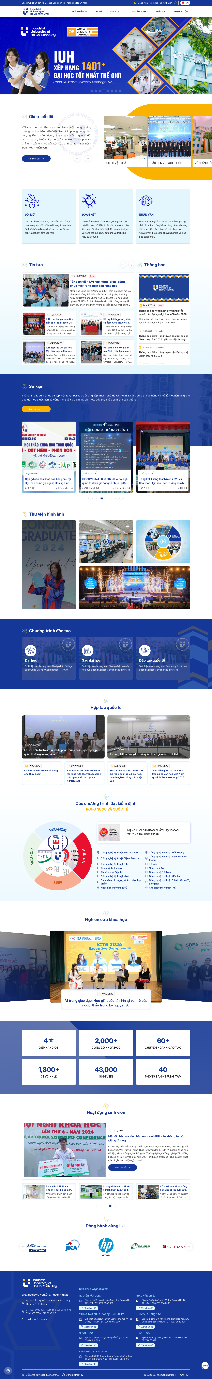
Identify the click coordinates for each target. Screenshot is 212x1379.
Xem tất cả (34, 409)
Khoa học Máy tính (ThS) (162, 887)
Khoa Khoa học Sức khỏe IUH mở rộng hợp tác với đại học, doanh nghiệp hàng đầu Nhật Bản (126, 775)
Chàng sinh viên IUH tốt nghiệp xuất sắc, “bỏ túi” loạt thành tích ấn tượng (60, 1188)
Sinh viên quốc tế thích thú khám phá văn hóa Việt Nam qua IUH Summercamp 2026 (168, 774)
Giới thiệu (78, 11)
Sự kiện (36, 386)
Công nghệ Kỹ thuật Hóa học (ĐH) (119, 852)
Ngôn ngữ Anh (157, 868)
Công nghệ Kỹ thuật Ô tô (114, 864)
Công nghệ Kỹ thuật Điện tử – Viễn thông (168, 858)
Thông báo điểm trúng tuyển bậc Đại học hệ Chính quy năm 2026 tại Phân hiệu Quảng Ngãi (163, 339)
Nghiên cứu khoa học (106, 919)
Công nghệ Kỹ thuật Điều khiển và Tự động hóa (169, 882)
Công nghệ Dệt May (160, 872)
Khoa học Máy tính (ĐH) (114, 887)
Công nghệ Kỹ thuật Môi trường (166, 852)
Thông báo (155, 264)
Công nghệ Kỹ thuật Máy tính (165, 876)
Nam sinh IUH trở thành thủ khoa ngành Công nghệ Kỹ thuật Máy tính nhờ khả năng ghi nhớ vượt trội (173, 1188)
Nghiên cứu (180, 11)
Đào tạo (115, 11)
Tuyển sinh (139, 11)
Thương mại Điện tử (111, 872)
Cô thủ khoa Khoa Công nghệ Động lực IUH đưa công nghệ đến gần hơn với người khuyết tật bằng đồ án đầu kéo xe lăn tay (116, 1188)
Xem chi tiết (34, 158)
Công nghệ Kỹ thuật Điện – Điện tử (120, 858)
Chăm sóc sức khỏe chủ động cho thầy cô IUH (41, 772)
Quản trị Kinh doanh (112, 868)
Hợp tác (161, 11)
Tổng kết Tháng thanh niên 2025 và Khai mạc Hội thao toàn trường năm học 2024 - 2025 (54, 483)
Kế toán (153, 864)
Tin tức (99, 11)
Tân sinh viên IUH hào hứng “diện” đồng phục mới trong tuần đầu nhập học (97, 283)
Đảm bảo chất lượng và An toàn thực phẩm (121, 882)
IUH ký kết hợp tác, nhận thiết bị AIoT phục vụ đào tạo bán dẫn (117, 323)
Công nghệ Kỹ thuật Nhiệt (115, 876)
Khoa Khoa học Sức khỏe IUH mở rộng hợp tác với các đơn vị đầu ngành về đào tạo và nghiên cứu (84, 775)
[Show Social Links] (8, 1370)
